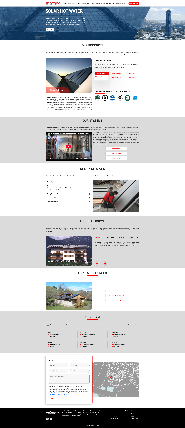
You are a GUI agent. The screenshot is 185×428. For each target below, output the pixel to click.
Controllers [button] (132, 73)
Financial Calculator (51, 185)
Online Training (117, 300)
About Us (108, 3)
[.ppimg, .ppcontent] (97, 263)
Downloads (117, 291)
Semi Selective (98, 79)
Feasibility (50, 182)
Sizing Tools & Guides (53, 194)
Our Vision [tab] (110, 237)
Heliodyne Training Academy (82, 3)
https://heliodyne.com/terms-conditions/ (58, 394)
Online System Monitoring (117, 295)
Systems (103, 3)
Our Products (114, 413)
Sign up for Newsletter (133, 3)
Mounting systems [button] (116, 77)
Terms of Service (135, 418)
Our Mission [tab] (122, 237)
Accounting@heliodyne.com (88, 344)
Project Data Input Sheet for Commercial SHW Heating (59, 187)
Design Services (114, 418)
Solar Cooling (116, 158)
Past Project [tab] (134, 237)
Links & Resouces (115, 420)
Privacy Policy (134, 416)
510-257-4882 (116, 336)
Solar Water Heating (116, 148)
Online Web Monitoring (69, 3)
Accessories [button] (131, 77)
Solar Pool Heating (116, 153)
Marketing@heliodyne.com (119, 344)
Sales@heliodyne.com (54, 334)
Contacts (133, 413)
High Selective (98, 76)
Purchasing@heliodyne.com (119, 334)
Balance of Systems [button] (116, 73)
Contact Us (124, 3)
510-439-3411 (84, 336)
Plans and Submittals (53, 201)
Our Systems (114, 416)
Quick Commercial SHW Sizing (54, 189)
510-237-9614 (52, 346)
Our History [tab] (99, 237)
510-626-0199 (52, 336)
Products (92, 3)
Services (98, 3)
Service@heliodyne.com (55, 344)
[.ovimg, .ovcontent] (105, 263)
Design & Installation (53, 198)
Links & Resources (116, 3)
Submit (52, 398)
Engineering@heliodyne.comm (88, 334)
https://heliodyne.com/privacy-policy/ (57, 392)
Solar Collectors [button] (101, 73)
